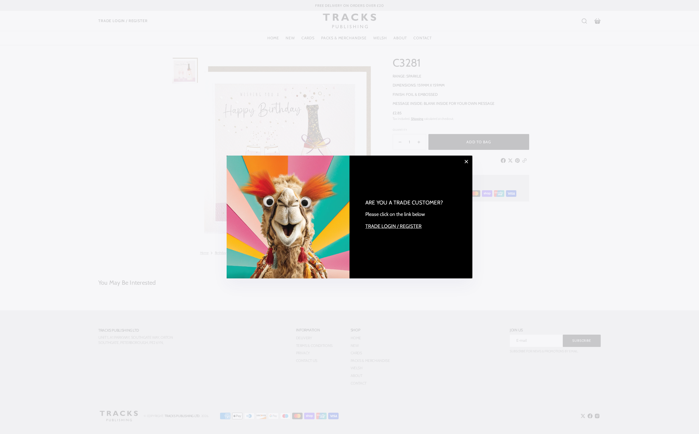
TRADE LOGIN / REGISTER (393, 226)
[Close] (466, 162)
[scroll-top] (687, 422)
